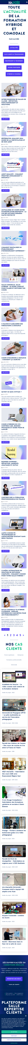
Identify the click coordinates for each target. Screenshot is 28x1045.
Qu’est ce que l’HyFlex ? (11, 392)
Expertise (14, 1009)
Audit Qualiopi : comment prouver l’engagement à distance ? (12, 176)
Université (14, 664)
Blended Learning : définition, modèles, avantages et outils (10, 463)
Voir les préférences (14, 1039)
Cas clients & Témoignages (14, 54)
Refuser (14, 1035)
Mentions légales (14, 1043)
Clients (14, 1012)
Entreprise (20, 655)
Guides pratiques (14, 67)
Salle (14, 1005)
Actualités (14, 47)
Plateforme (14, 1002)
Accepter (14, 1031)
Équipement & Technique (14, 61)
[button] (26, 1016)
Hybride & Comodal (14, 74)
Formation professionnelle (14, 660)
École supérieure (9, 655)
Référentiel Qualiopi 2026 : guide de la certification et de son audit (13, 140)
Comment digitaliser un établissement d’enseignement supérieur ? (13, 249)
